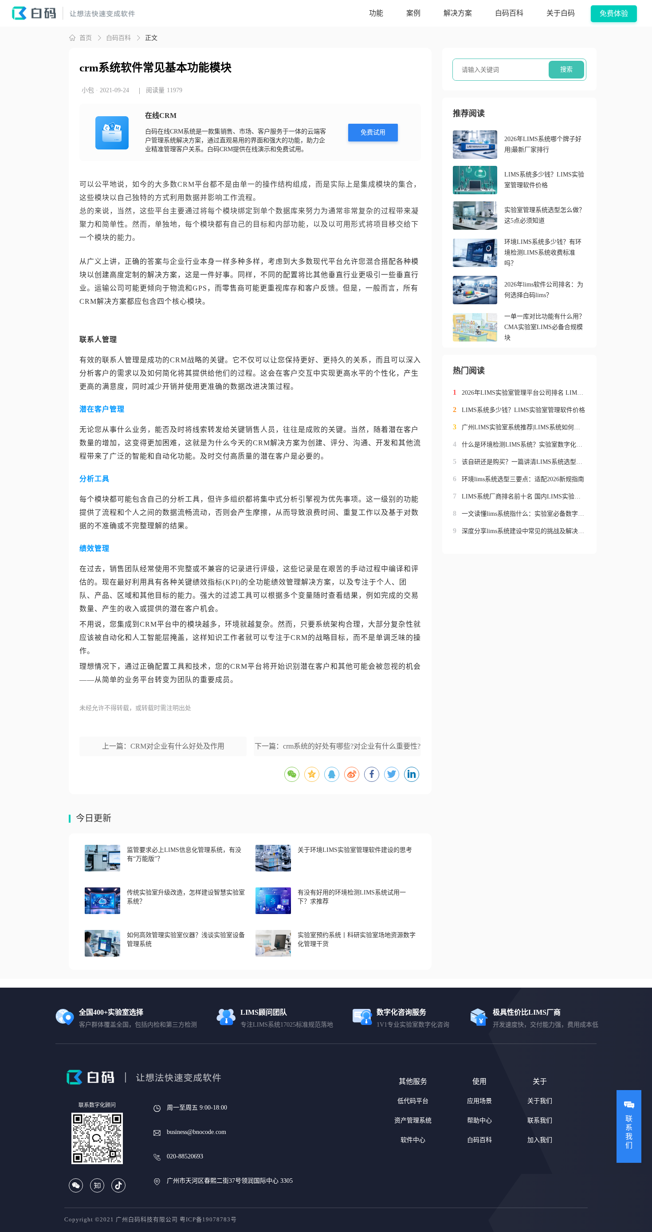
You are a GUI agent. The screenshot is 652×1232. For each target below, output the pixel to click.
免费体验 (614, 13)
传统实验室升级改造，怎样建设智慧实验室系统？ (186, 897)
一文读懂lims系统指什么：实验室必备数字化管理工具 (524, 513)
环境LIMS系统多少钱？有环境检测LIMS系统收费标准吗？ (542, 253)
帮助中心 (479, 1120)
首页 (85, 38)
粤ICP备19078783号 (208, 1219)
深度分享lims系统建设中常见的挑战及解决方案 (524, 531)
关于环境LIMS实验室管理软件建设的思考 (355, 850)
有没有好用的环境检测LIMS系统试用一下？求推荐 (352, 897)
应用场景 (479, 1101)
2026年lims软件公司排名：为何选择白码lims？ (543, 289)
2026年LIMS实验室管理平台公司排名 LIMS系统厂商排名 (524, 392)
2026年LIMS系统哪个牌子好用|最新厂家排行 (542, 144)
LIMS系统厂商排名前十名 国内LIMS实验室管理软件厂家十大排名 (524, 496)
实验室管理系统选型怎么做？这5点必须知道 (544, 215)
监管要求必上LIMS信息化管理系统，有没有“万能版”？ (184, 854)
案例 (413, 13)
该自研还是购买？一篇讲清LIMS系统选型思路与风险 (524, 462)
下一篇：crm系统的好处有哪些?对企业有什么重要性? (337, 746)
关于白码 (560, 13)
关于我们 (539, 1101)
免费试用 (373, 132)
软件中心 (413, 1140)
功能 (376, 13)
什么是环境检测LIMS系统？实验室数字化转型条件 (524, 444)
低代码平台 (412, 1101)
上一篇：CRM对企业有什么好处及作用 (163, 746)
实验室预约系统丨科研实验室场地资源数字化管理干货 (357, 939)
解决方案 (458, 13)
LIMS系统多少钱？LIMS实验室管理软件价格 (544, 179)
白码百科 (509, 13)
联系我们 (539, 1120)
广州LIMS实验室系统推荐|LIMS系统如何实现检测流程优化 (524, 427)
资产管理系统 (413, 1120)
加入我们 (539, 1140)
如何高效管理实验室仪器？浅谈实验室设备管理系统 (186, 939)
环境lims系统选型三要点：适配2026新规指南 (523, 479)
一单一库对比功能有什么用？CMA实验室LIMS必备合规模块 (544, 327)
